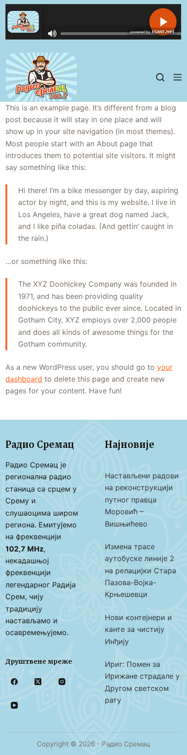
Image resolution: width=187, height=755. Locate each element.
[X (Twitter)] (38, 681)
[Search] (160, 77)
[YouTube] (14, 705)
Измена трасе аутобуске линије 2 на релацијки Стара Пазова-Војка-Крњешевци (140, 570)
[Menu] (177, 77)
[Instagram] (61, 681)
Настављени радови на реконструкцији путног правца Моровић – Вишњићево (142, 499)
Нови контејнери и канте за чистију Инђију (138, 629)
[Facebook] (14, 681)
